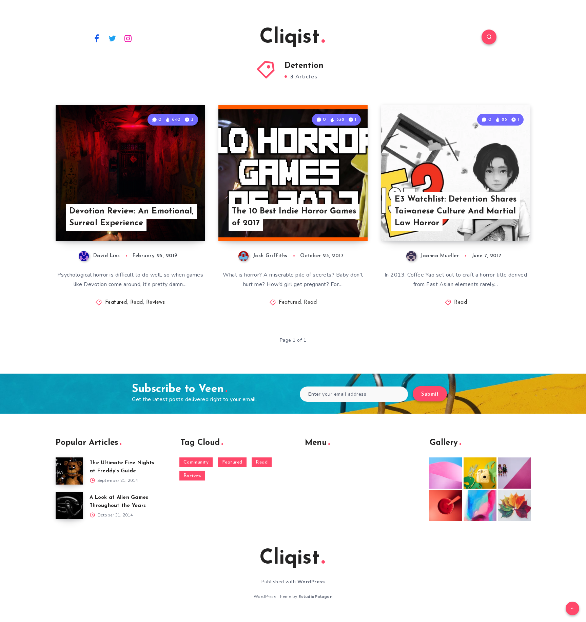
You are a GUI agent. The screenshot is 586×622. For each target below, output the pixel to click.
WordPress (311, 582)
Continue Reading (173, 221)
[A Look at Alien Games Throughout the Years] (69, 505)
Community (196, 462)
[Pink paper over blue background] (445, 473)
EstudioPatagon (315, 596)
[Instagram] (128, 38)
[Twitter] (112, 38)
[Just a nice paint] (480, 505)
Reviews (155, 302)
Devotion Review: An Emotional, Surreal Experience (131, 217)
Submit (429, 394)
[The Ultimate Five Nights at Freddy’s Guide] (69, 471)
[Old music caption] (514, 473)
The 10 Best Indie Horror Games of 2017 (294, 217)
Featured (116, 302)
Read (136, 302)
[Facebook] (96, 38)
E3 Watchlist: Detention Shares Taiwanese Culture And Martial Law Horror (455, 211)
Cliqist (289, 37)
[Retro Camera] (480, 473)
